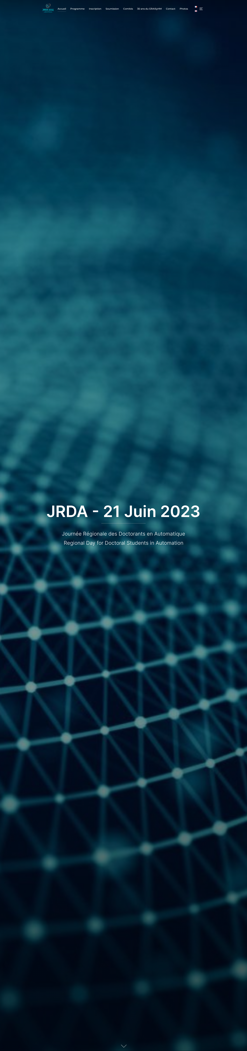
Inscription (95, 8)
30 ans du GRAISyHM (149, 8)
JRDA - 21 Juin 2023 (123, 511)
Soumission (112, 8)
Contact (170, 8)
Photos (184, 8)
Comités (128, 8)
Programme (77, 8)
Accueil (62, 8)
